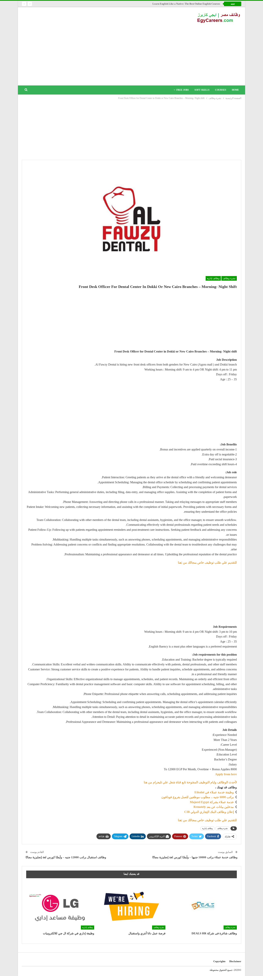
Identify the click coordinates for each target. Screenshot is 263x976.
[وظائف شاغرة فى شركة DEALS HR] (203, 906)
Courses (220, 90)
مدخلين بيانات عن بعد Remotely (213, 806)
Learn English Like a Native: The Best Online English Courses (186, 3)
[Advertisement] (131, 53)
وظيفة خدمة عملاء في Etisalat (214, 792)
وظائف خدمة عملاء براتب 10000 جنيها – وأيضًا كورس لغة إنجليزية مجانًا (194, 857)
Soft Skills (201, 90)
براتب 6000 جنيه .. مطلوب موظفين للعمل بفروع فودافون (197, 797)
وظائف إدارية (213, 278)
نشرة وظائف (229, 278)
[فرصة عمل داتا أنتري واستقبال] (132, 906)
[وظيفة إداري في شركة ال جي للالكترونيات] (60, 906)
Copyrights (219, 961)
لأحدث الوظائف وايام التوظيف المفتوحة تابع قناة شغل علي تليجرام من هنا (190, 782)
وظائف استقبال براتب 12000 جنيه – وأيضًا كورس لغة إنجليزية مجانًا (66, 857)
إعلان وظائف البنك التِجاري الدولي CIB (209, 811)
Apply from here (226, 774)
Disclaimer (235, 961)
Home (235, 90)
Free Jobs (182, 90)
